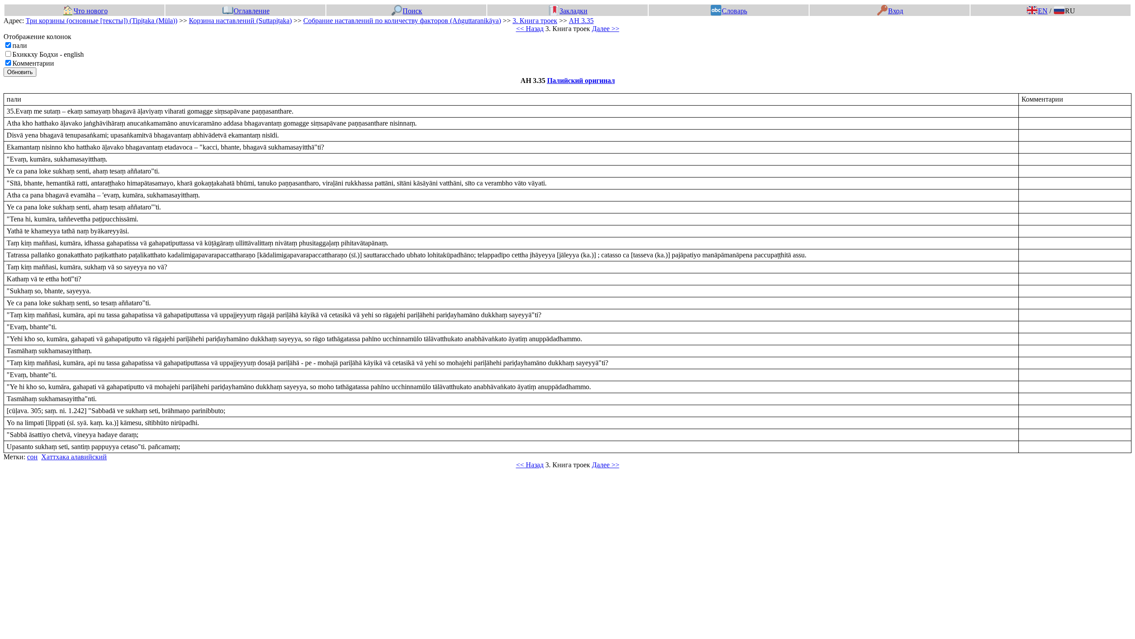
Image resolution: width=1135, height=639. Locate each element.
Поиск (412, 11)
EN (1043, 11)
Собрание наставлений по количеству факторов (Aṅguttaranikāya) (402, 20)
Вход (895, 11)
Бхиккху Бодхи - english (48, 54)
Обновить (20, 72)
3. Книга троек (535, 20)
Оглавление (252, 11)
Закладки (573, 11)
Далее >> (605, 28)
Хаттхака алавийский (74, 457)
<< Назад (530, 28)
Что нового (90, 11)
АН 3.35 (581, 20)
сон (32, 457)
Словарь (734, 11)
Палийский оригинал (581, 80)
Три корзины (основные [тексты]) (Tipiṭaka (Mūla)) (101, 20)
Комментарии (33, 63)
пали (19, 45)
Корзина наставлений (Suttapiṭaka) (240, 20)
